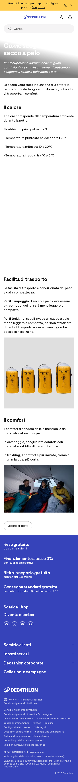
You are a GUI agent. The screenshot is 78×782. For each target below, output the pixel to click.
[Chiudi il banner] (71, 5)
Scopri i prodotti (17, 525)
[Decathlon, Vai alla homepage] (35, 17)
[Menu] (8, 17)
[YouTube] (22, 624)
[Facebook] (6, 624)
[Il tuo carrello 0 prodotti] (70, 17)
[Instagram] (30, 624)
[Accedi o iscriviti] (61, 17)
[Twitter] (14, 624)
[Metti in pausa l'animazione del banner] (66, 5)
